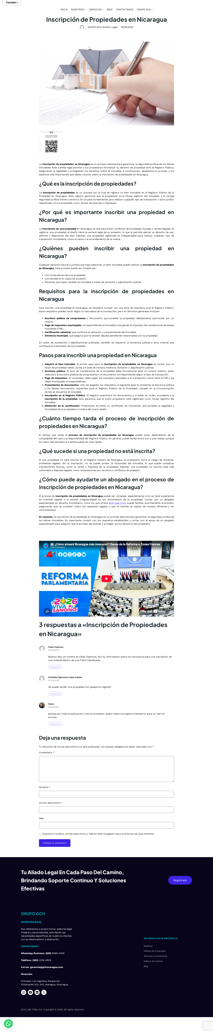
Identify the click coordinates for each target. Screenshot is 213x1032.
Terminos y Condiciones (155, 956)
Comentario (46, 752)
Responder (55, 667)
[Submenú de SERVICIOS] (102, 9)
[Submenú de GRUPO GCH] (152, 9)
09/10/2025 (53, 707)
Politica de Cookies (153, 961)
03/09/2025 (53, 680)
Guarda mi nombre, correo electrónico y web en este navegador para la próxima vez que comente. (98, 833)
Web (41, 818)
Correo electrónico (50, 802)
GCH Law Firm (117, 503)
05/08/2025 (53, 650)
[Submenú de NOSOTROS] (85, 9)
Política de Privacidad (154, 951)
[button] (8, 1023)
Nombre (44, 787)
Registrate (180, 880)
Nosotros (148, 946)
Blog (146, 966)
